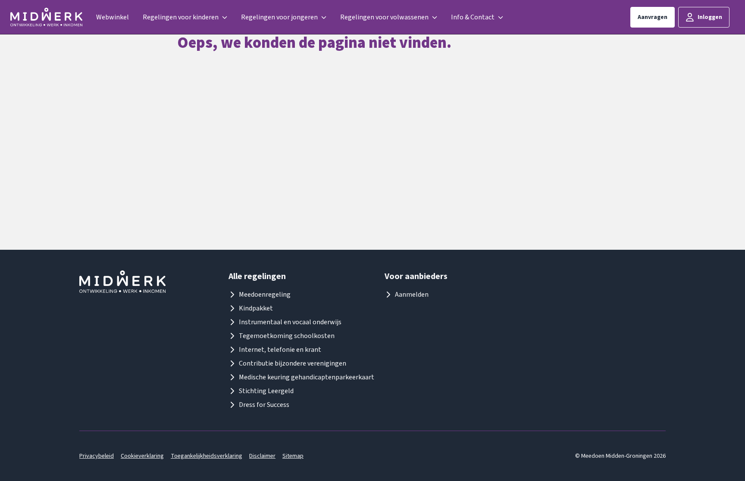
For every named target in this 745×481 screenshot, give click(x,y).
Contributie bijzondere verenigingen (292, 363)
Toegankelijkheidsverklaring (206, 456)
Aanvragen (652, 17)
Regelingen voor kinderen (181, 17)
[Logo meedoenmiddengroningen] (46, 17)
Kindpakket (256, 308)
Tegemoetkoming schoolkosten (287, 336)
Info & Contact (473, 17)
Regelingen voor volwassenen (384, 17)
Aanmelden (412, 294)
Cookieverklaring (142, 456)
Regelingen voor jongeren (279, 17)
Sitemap (293, 456)
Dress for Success (264, 405)
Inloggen (710, 17)
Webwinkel (112, 17)
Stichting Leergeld (266, 391)
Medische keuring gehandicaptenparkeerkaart (306, 377)
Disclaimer (262, 456)
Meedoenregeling (265, 294)
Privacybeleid (96, 456)
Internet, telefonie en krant (280, 349)
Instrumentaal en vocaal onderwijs (290, 322)
